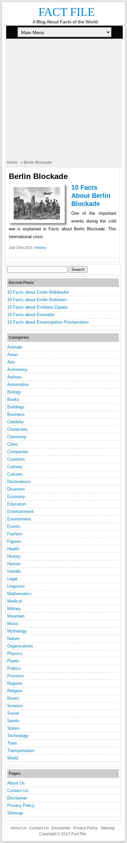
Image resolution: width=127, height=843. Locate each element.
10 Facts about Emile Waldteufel (38, 292)
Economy (16, 496)
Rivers (13, 698)
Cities (12, 444)
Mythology (17, 631)
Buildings (15, 406)
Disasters (16, 489)
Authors (14, 377)
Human (14, 563)
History (41, 247)
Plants (13, 660)
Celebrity (15, 421)
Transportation (20, 750)
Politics (14, 668)
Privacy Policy (21, 805)
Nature (13, 638)
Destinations (19, 481)
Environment (19, 519)
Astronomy (17, 369)
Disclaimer (17, 798)
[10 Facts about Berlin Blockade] (37, 218)
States (13, 728)
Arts (11, 362)
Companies (17, 451)
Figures (14, 541)
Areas (12, 354)
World (12, 758)
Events (14, 526)
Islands (14, 571)
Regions (14, 683)
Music (13, 623)
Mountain (15, 616)
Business (16, 414)
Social (13, 713)
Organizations (20, 646)
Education (16, 504)
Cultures (15, 474)
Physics (14, 653)
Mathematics (19, 593)
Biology (14, 392)
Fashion (14, 533)
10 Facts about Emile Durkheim (37, 299)
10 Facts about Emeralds (31, 314)
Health (13, 548)
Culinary (14, 466)
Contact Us (17, 790)
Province (15, 675)
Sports (13, 720)
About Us (16, 783)
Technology (18, 735)
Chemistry (16, 436)
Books (13, 399)
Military (14, 608)
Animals (14, 347)
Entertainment (20, 511)
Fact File (66, 12)
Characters (17, 429)
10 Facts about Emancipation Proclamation (48, 322)
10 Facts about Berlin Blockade (90, 195)
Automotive (18, 384)
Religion (14, 690)
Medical (14, 601)
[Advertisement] (63, 103)
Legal (12, 578)
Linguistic (16, 586)
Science (14, 705)
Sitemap (15, 813)
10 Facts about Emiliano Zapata (37, 307)
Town (12, 743)
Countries (16, 459)
